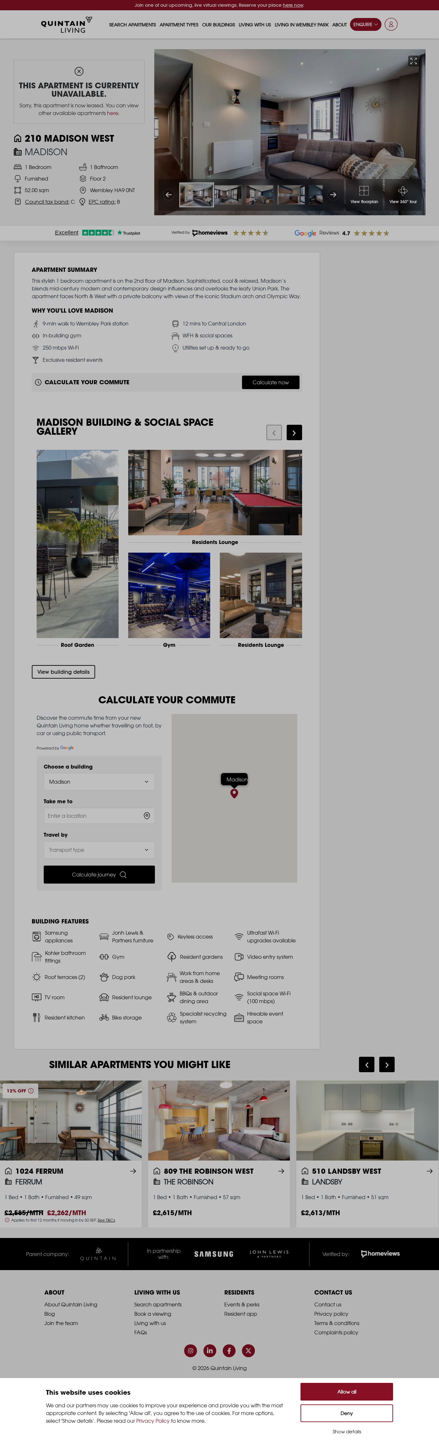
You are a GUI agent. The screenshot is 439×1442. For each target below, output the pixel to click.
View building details (63, 672)
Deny (347, 1413)
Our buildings (218, 24)
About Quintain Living (70, 1304)
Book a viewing (152, 1314)
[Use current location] (147, 816)
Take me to (58, 801)
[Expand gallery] (413, 61)
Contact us (327, 1304)
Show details (347, 1432)
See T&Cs (106, 1220)
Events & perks (241, 1304)
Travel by (55, 834)
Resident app (240, 1314)
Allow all (346, 1392)
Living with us (255, 24)
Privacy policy (331, 1314)
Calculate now (271, 382)
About (339, 24)
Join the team (61, 1323)
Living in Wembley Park (301, 24)
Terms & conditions (336, 1323)
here (112, 113)
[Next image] (333, 194)
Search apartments (132, 24)
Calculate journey (94, 874)
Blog (49, 1314)
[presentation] (274, 432)
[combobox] (99, 816)
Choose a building (68, 766)
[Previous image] (169, 194)
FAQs (140, 1332)
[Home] (67, 25)
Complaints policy (336, 1332)
